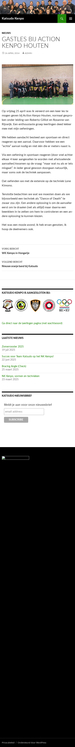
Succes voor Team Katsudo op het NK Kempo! (28, 356)
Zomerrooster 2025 (13, 346)
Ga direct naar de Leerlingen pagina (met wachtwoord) (32, 323)
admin (28, 53)
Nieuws (6, 33)
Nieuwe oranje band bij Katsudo (20, 264)
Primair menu (70, 18)
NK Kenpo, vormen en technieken (21, 376)
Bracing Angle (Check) (14, 366)
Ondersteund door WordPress (32, 743)
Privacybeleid (8, 743)
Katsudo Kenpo (13, 18)
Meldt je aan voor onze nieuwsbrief (28, 404)
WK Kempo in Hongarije (15, 251)
